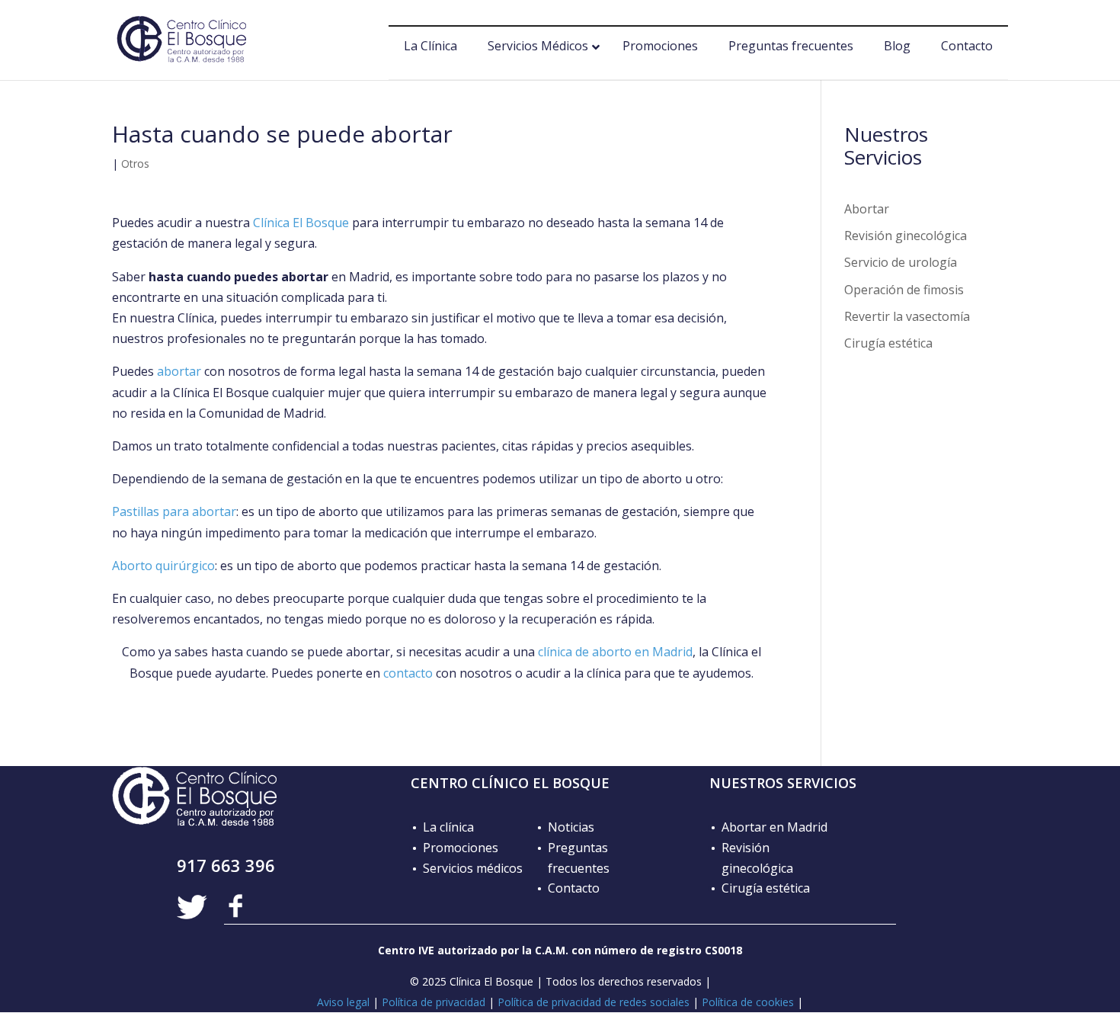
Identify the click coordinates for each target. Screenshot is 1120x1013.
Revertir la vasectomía (907, 316)
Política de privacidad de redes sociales (594, 1002)
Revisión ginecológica (905, 235)
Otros (135, 163)
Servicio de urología (900, 262)
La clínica (448, 827)
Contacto (574, 888)
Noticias (571, 827)
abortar (179, 371)
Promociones (460, 847)
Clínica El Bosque (301, 222)
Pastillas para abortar (174, 511)
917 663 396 (226, 865)
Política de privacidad (433, 1002)
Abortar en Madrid (774, 827)
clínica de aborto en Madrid (615, 651)
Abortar (866, 208)
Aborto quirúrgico (163, 565)
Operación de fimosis (904, 289)
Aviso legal (343, 1002)
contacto (408, 673)
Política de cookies (748, 1002)
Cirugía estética (888, 343)
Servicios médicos (473, 868)
